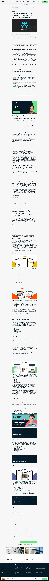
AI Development (17, 568)
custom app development (26, 520)
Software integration (38, 576)
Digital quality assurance (39, 569)
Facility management (28, 569)
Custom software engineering (39, 567)
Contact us (45, 1)
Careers (2, 572)
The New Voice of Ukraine (16, 509)
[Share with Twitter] (35, 7)
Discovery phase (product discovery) (40, 573)
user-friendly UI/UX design (16, 348)
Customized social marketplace (19, 303)
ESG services (17, 572)
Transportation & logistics (29, 567)
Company (34, 1)
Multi (13, 322)
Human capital (28, 573)
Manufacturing (28, 568)
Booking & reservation (29, 572)
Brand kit (2, 576)
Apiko (21, 4)
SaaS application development (19, 567)
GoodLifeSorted (14, 442)
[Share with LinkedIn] (33, 7)
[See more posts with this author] (13, 8)
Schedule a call (17, 111)
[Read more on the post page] (15, 550)
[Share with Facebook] (31, 7)
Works (17, 1)
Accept (45, 578)
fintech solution (19, 324)
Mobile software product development (40, 568)
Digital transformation (18, 569)
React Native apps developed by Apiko (28, 268)
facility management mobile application (20, 492)
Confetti (13, 268)
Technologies (17, 573)
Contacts (2, 573)
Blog (38, 1)
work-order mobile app (19, 481)
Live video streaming (17, 281)
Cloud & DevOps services (39, 572)
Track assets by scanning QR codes (20, 490)
